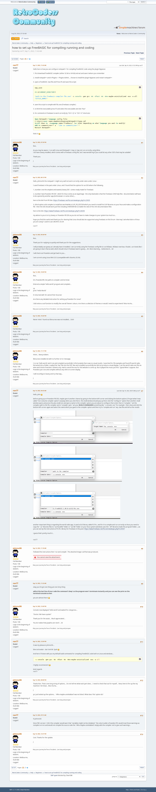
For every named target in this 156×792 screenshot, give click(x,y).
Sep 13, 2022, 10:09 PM (39, 272)
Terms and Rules (135, 790)
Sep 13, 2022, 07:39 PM (39, 142)
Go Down (15, 59)
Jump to (114, 777)
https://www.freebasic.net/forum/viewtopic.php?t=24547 (104, 529)
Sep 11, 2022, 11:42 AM (39, 65)
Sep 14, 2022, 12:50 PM (39, 641)
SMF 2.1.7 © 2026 (14, 789)
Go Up (14, 767)
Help (127, 790)
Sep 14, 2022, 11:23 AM (39, 583)
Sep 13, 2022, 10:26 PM (39, 316)
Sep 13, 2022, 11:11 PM (39, 351)
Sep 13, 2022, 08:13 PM (39, 177)
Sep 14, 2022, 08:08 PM (39, 680)
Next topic (140, 53)
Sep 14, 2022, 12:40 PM (39, 606)
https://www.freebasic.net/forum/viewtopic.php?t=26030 (64, 211)
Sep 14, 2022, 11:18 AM (39, 548)
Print (142, 59)
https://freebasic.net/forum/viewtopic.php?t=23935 (71, 200)
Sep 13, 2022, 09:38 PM (39, 234)
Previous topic (129, 53)
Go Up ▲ (144, 790)
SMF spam (54, 775)
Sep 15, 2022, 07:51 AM (39, 715)
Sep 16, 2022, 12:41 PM (39, 734)
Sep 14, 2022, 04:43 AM (39, 390)
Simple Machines (25, 789)
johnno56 (17, 142)
